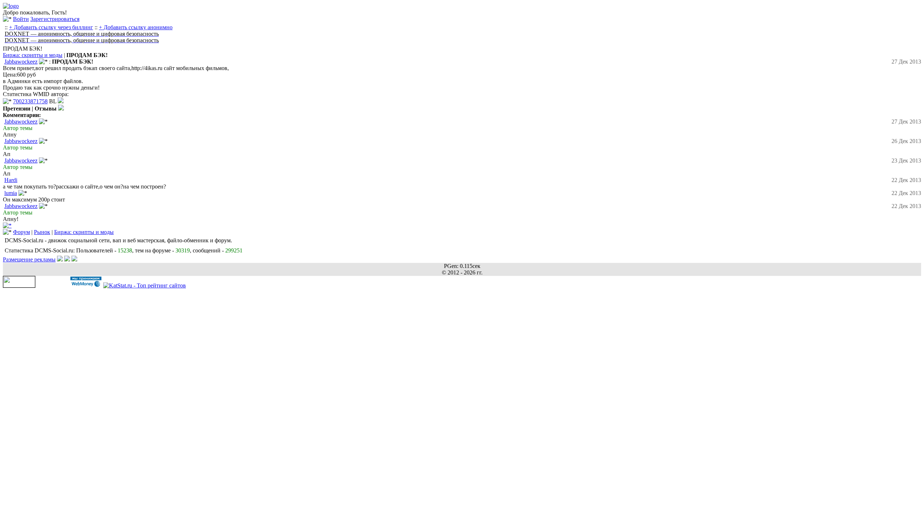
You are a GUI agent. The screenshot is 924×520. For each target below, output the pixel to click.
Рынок (42, 232)
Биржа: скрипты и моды (32, 55)
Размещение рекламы (29, 259)
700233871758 (30, 101)
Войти (21, 19)
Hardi (10, 180)
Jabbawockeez (21, 61)
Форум (21, 232)
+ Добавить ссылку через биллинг (51, 27)
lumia (10, 193)
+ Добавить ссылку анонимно (136, 27)
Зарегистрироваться (54, 19)
